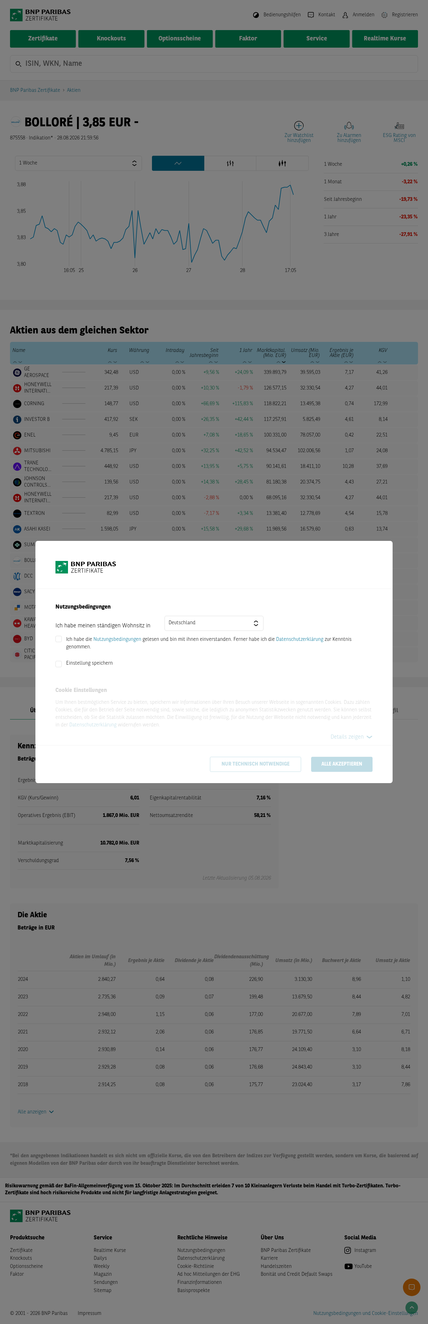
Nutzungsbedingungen (117, 639)
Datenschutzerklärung (299, 639)
